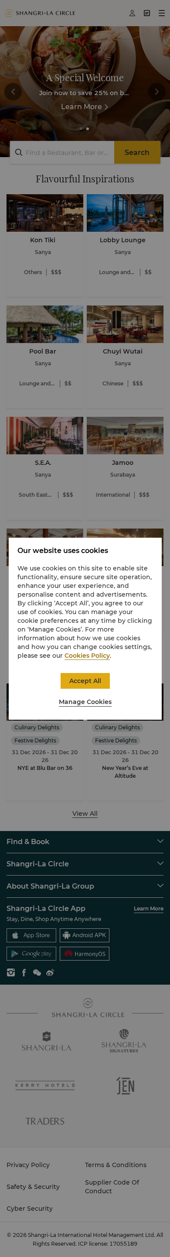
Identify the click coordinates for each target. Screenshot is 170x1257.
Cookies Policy (87, 655)
